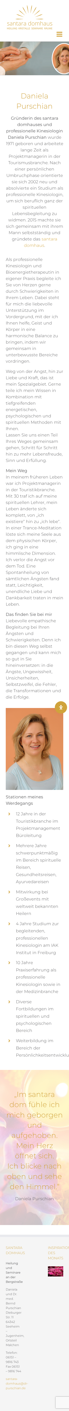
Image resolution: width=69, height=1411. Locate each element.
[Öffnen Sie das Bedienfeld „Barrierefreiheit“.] (61, 707)
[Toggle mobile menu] (60, 34)
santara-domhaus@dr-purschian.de (17, 1383)
